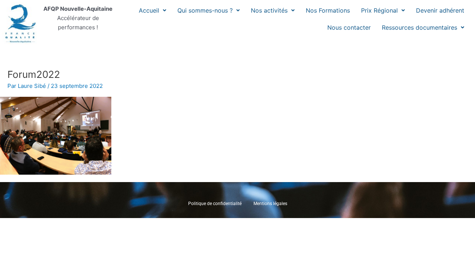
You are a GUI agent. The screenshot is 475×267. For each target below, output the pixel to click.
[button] (152, 10)
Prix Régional (379, 10)
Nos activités (269, 10)
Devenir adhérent (440, 10)
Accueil (149, 10)
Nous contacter (349, 27)
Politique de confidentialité (215, 203)
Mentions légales (270, 203)
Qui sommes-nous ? (205, 10)
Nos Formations (328, 10)
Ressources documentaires (419, 27)
